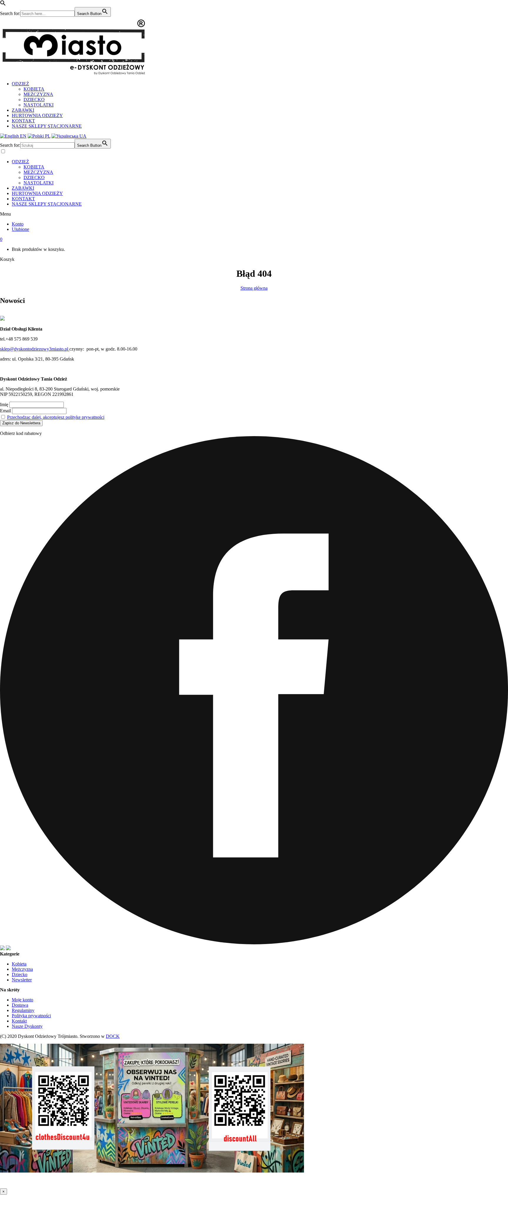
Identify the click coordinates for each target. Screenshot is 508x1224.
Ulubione (20, 229)
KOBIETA (34, 88)
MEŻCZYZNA (38, 94)
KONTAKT (23, 120)
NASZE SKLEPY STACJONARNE (47, 126)
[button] (3, 4)
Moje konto (22, 999)
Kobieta (19, 963)
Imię (4, 404)
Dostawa (20, 1005)
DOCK (113, 1036)
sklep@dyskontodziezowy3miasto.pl (34, 348)
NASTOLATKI (39, 104)
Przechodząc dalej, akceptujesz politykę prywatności (55, 417)
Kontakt (19, 1020)
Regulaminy (23, 1010)
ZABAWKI (23, 110)
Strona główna (254, 288)
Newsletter (22, 979)
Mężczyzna (22, 969)
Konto (18, 223)
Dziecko (19, 974)
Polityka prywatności (31, 1015)
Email (5, 410)
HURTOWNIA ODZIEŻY (37, 115)
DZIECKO (34, 99)
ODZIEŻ (20, 83)
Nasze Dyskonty (27, 1026)
